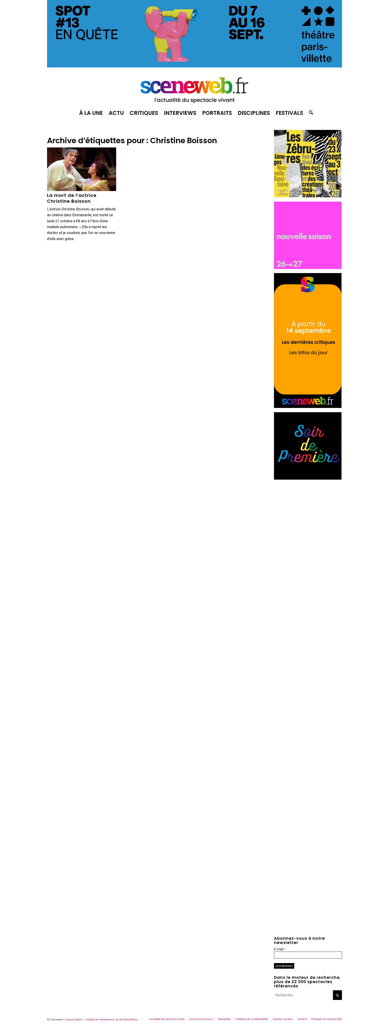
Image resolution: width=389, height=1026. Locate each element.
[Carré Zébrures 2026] (308, 196)
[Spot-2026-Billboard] (194, 66)
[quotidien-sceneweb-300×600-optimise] (308, 407)
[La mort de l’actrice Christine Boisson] (81, 169)
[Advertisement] (308, 512)
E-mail (279, 949)
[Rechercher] (309, 113)
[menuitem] (91, 113)
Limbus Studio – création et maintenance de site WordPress (101, 1019)
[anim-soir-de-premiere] (308, 478)
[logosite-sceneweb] (194, 88)
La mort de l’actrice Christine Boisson (72, 198)
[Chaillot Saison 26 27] (308, 268)
